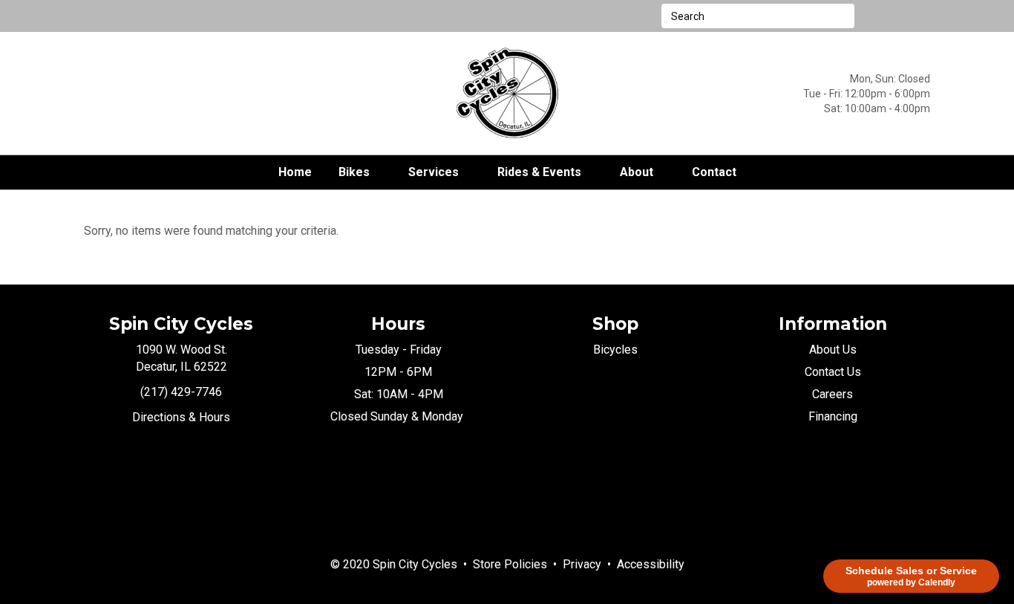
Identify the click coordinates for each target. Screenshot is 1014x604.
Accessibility (650, 564)
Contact (714, 172)
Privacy (582, 564)
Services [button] (433, 172)
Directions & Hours (181, 417)
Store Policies (510, 564)
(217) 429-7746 (181, 392)
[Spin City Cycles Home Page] (507, 92)
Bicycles (615, 349)
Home (295, 172)
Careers (832, 394)
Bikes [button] (354, 172)
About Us (833, 349)
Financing (832, 416)
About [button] (636, 172)
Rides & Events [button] (539, 172)
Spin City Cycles (415, 564)
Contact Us (833, 372)
